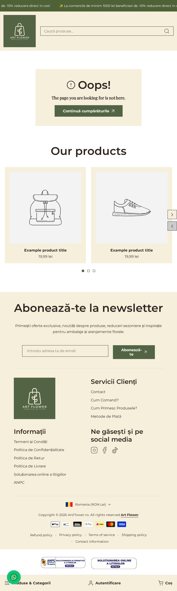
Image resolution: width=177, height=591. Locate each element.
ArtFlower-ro (78, 515)
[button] (164, 583)
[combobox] (107, 31)
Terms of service (101, 535)
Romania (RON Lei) (90, 504)
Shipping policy (134, 535)
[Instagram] (94, 451)
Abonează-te (131, 352)
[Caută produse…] (166, 31)
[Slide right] (172, 214)
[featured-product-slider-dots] (83, 271)
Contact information (92, 541)
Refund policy (41, 535)
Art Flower (130, 515)
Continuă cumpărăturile (86, 111)
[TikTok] (115, 451)
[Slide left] (172, 226)
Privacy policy (70, 535)
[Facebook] (104, 451)
